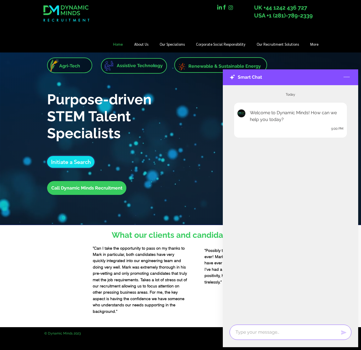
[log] (290, 203)
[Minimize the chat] (346, 77)
